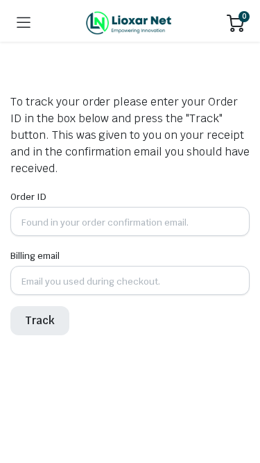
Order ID (28, 197)
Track (40, 320)
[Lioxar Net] (129, 22)
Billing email (35, 256)
